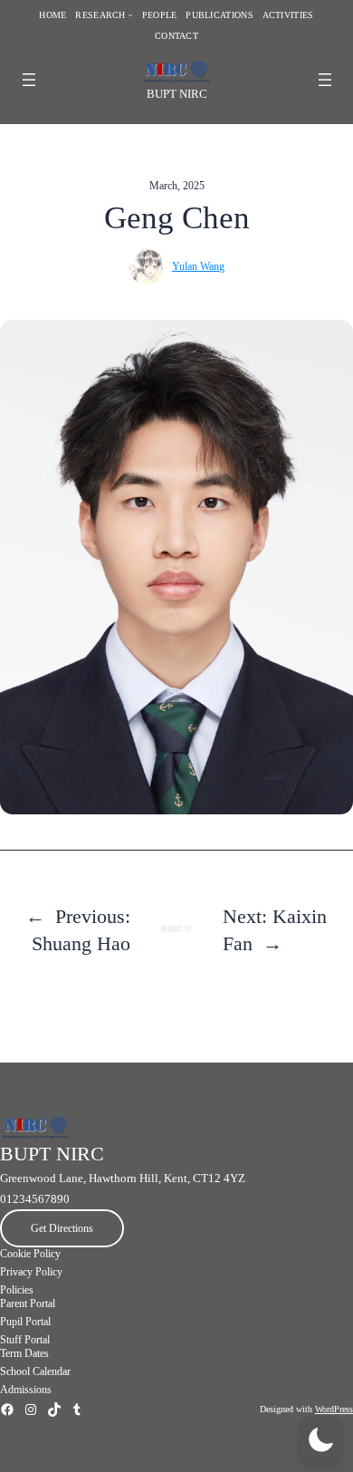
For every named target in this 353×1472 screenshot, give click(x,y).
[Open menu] (29, 80)
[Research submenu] (130, 15)
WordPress (334, 1409)
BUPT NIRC (177, 94)
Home (52, 15)
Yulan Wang (198, 266)
